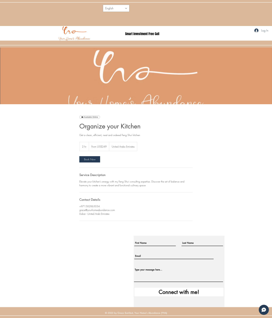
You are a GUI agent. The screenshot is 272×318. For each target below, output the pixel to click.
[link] (89, 159)
